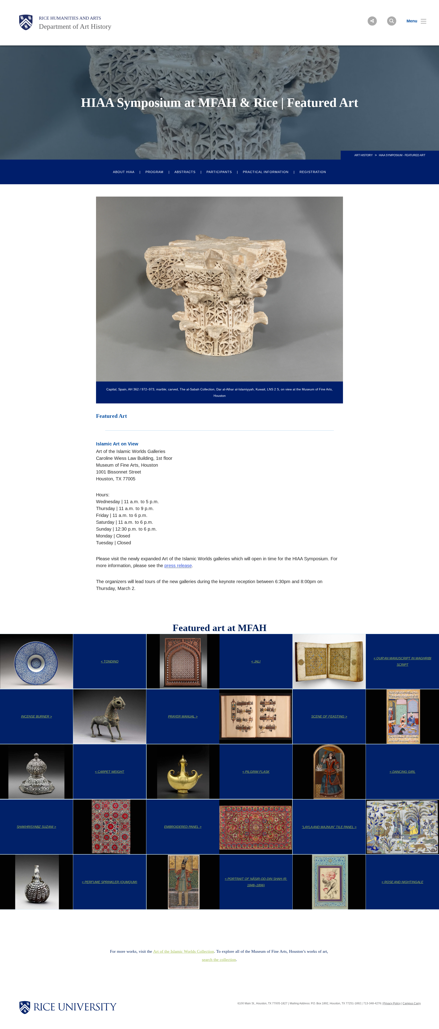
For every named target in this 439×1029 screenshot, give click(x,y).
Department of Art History (75, 26)
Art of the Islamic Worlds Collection (183, 951)
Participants (219, 172)
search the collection (219, 959)
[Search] (391, 21)
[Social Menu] (372, 21)
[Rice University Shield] (25, 22)
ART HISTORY (363, 155)
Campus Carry (412, 1003)
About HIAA (123, 172)
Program (154, 172)
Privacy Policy (392, 1003)
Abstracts (184, 172)
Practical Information (266, 172)
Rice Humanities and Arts (70, 18)
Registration (313, 172)
